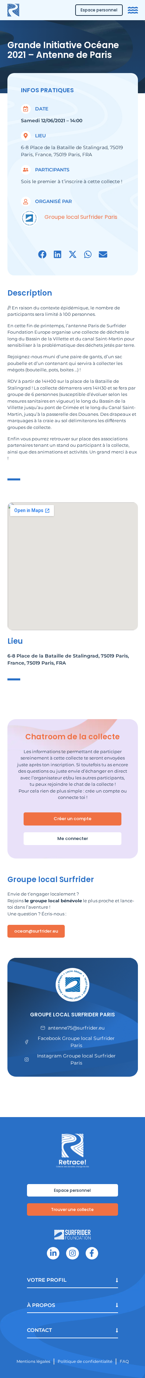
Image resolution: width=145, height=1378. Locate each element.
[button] (42, 254)
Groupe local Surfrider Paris (72, 1014)
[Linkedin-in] (53, 1253)
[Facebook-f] (92, 1253)
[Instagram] (72, 1253)
